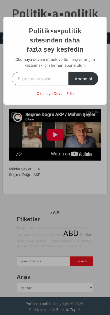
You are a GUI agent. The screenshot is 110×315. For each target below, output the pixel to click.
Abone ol (83, 78)
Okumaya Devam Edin (55, 93)
